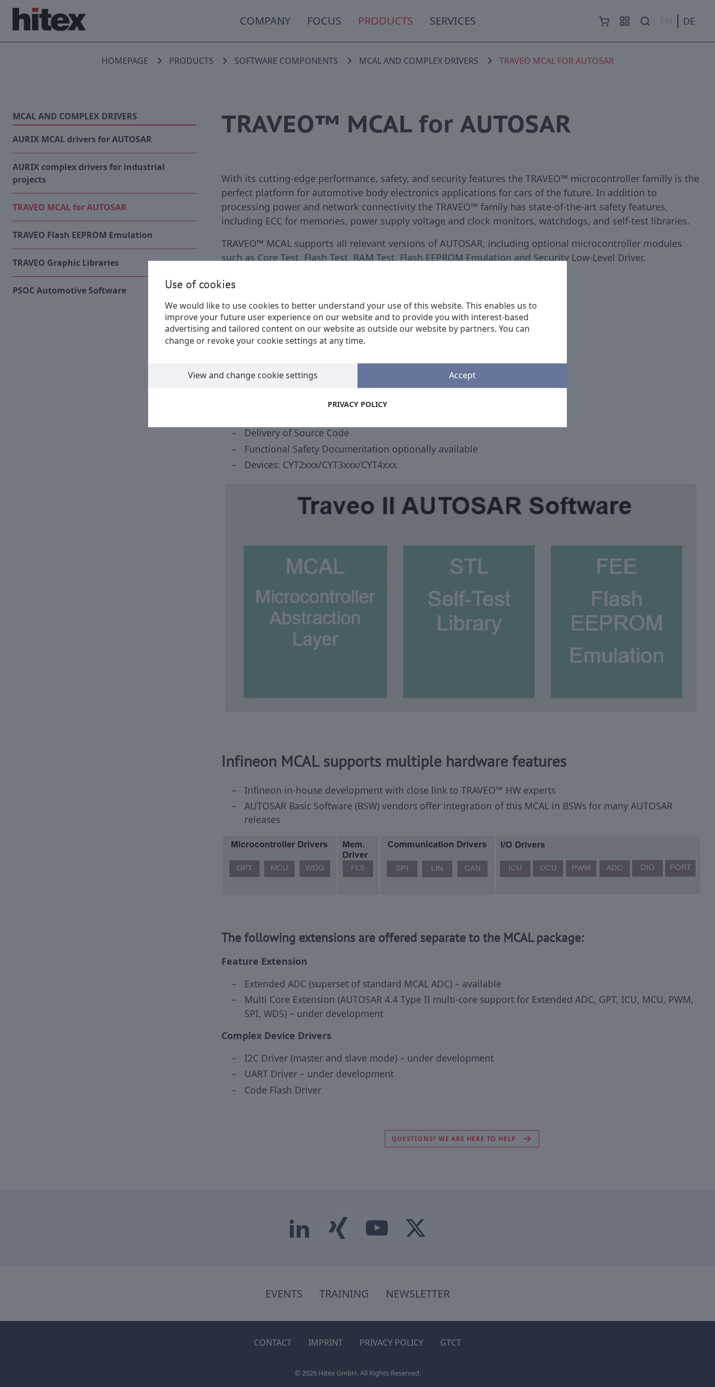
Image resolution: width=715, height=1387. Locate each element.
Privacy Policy (357, 405)
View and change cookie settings (253, 375)
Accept (462, 375)
